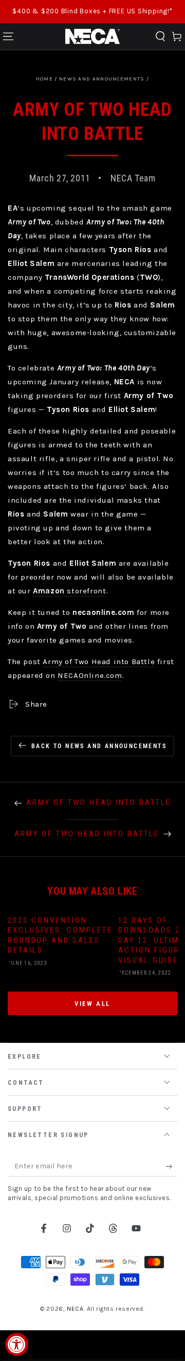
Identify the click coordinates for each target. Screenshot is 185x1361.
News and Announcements (102, 79)
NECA (75, 1308)
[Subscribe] (171, 1166)
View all (92, 1003)
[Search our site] (160, 36)
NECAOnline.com (90, 675)
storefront (69, 590)
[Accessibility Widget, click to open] (16, 1344)
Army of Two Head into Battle (99, 661)
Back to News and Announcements (98, 746)
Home (44, 79)
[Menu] (8, 36)
